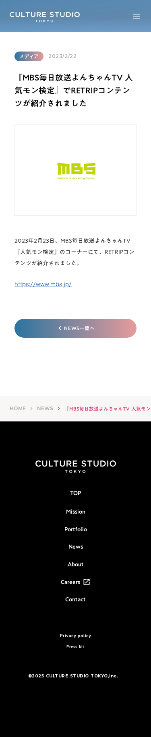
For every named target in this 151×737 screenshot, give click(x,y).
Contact (75, 600)
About (76, 565)
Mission (75, 512)
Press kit (75, 646)
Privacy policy (75, 636)
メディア (29, 56)
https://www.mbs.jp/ (43, 284)
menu (136, 16)
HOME (18, 408)
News (75, 547)
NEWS (45, 408)
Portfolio (75, 530)
